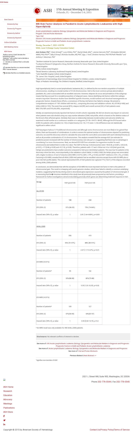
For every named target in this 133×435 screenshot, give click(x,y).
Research (7, 391)
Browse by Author (13, 33)
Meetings (7, 403)
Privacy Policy (106, 429)
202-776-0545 (123, 381)
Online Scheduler (10, 42)
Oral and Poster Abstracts (88, 351)
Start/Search (8, 19)
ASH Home (4, 2)
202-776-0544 (104, 381)
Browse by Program (14, 29)
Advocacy (7, 399)
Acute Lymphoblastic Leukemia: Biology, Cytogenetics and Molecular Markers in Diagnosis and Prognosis (88, 348)
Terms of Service (122, 429)
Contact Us (95, 429)
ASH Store (8, 412)
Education (7, 395)
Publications (9, 408)
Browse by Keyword (14, 38)
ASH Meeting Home (11, 47)
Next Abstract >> (90, 355)
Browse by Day (12, 24)
